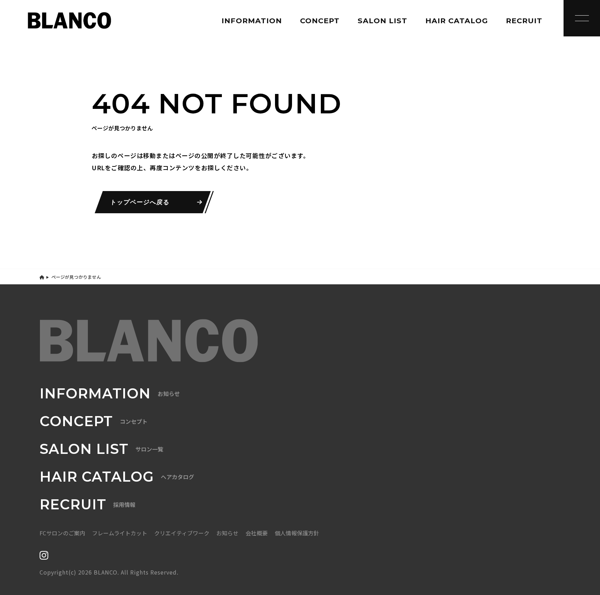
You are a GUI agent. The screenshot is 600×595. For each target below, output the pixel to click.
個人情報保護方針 (297, 533)
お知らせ (227, 533)
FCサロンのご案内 (62, 533)
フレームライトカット (119, 533)
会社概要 (256, 533)
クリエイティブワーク (181, 533)
